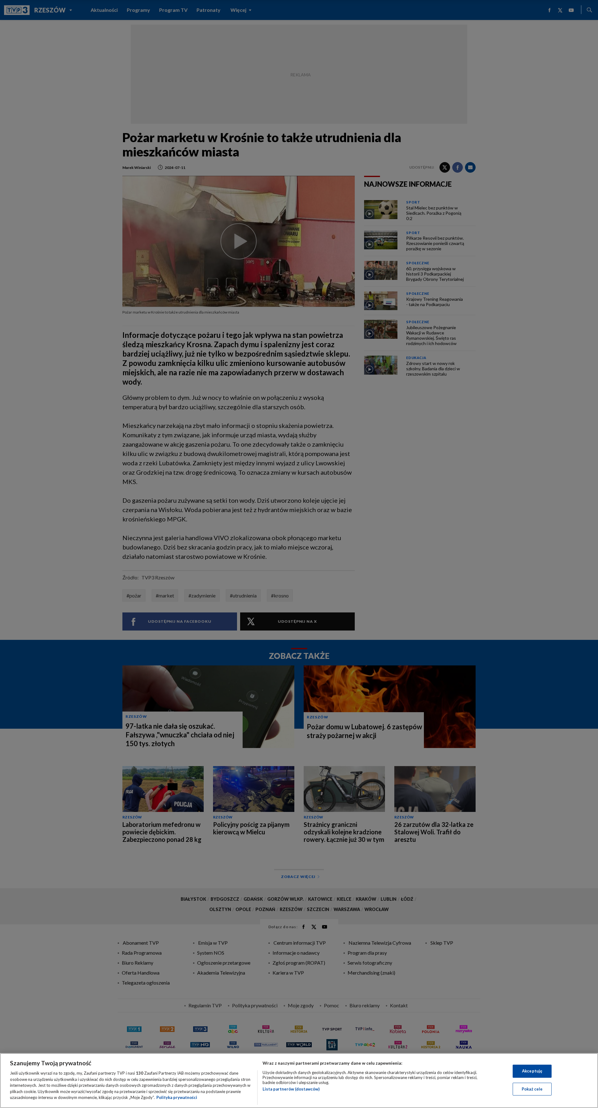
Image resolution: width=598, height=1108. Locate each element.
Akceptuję (532, 1070)
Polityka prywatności (176, 1097)
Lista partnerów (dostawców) (291, 1088)
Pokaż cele (532, 1088)
